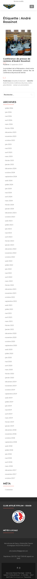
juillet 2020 (9, 353)
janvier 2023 (9, 245)
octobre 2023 (10, 217)
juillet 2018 (9, 450)
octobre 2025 (10, 140)
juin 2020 (8, 357)
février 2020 (9, 373)
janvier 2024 (9, 209)
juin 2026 (8, 112)
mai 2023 (8, 233)
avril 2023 (8, 237)
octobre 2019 (10, 390)
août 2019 (8, 398)
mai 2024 (8, 192)
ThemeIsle (27, 577)
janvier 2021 (9, 329)
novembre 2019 (10, 386)
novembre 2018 (10, 434)
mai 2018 (8, 458)
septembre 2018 (11, 442)
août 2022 (8, 261)
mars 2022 (9, 281)
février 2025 (9, 160)
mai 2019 (8, 410)
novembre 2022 (10, 253)
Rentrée (9, 85)
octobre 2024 (10, 172)
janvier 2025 (9, 164)
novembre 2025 (10, 136)
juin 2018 (8, 454)
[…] (4, 78)
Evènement (21, 81)
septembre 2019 (11, 394)
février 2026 (9, 128)
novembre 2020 (10, 337)
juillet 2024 (9, 184)
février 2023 (9, 241)
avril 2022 (8, 277)
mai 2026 (8, 116)
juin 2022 (8, 269)
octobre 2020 (10, 341)
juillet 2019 (9, 402)
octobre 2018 (10, 438)
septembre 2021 (11, 301)
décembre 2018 (10, 430)
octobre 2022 (10, 257)
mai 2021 (8, 313)
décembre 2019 (10, 382)
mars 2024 (9, 201)
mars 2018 (9, 466)
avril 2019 (8, 414)
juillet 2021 (9, 309)
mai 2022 (8, 273)
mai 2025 (8, 148)
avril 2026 (8, 120)
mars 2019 (9, 418)
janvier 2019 (9, 426)
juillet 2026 (9, 108)
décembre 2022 (10, 249)
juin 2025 (8, 144)
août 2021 (8, 305)
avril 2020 (8, 365)
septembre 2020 (11, 345)
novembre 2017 (10, 474)
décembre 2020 (10, 333)
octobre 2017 (10, 478)
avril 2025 (8, 152)
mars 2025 (9, 156)
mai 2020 (8, 361)
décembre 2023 (10, 213)
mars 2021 (9, 321)
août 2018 (8, 446)
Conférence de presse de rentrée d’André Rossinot (16, 60)
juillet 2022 (9, 265)
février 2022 (9, 285)
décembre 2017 (10, 470)
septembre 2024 (11, 176)
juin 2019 (8, 406)
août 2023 (8, 221)
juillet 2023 (9, 225)
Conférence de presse (20, 83)
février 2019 (9, 422)
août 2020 (8, 349)
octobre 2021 (10, 297)
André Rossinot (8, 83)
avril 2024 (8, 197)
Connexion (9, 490)
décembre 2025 (10, 132)
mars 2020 (9, 369)
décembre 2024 (10, 168)
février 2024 (9, 205)
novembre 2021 (10, 293)
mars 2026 (9, 124)
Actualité (14, 81)
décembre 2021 (10, 289)
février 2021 (9, 325)
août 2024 (8, 180)
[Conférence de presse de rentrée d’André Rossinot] (18, 42)
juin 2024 (8, 188)
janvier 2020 (9, 378)
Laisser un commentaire (21, 85)
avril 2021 (8, 317)
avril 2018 (8, 462)
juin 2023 (8, 229)
